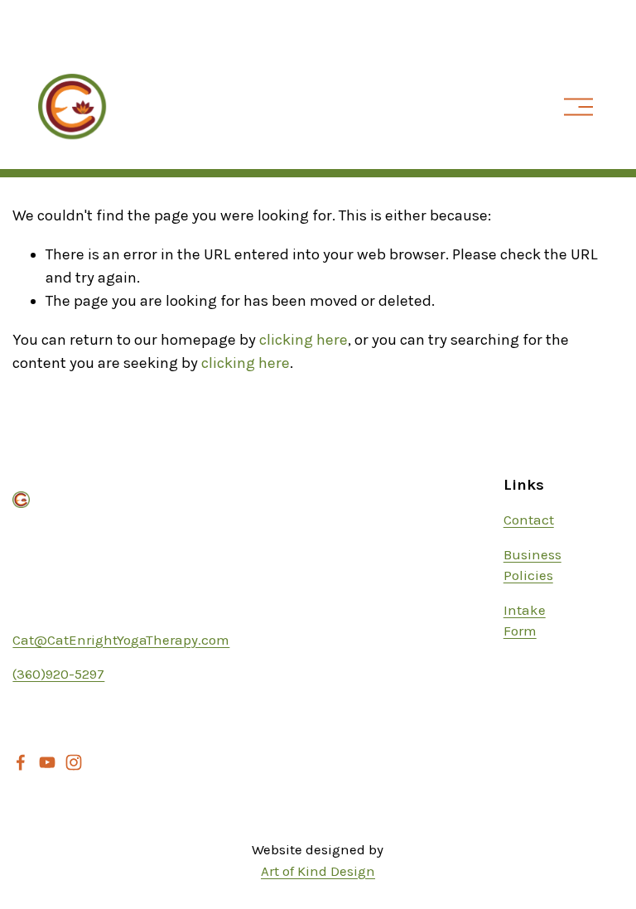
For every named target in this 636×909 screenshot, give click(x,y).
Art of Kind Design (318, 871)
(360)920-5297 (58, 673)
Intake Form (525, 620)
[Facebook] (20, 762)
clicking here (303, 340)
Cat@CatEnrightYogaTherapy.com (120, 639)
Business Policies (532, 564)
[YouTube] (47, 762)
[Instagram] (73, 762)
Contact (529, 519)
